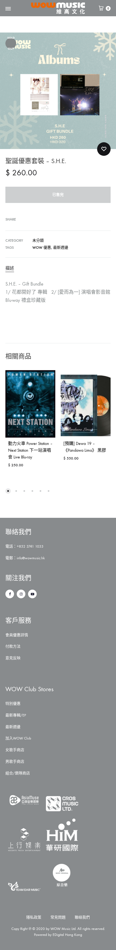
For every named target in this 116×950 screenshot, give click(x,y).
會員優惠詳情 (16, 635)
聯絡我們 (82, 917)
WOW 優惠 (41, 247)
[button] (8, 491)
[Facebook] (9, 594)
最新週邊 (60, 247)
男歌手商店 (14, 761)
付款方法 (13, 646)
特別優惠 (13, 703)
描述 (9, 268)
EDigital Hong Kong (67, 934)
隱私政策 (33, 917)
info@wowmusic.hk (31, 558)
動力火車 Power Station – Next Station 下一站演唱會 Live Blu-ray (30, 450)
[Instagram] (21, 594)
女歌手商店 (14, 750)
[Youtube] (32, 594)
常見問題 (58, 917)
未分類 (38, 240)
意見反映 (13, 658)
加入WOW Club (18, 738)
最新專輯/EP (15, 715)
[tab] (58, 268)
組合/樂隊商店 (17, 773)
